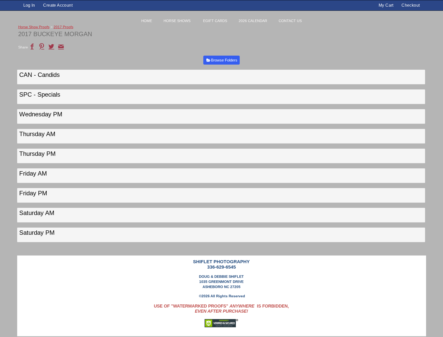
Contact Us (290, 21)
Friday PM (33, 193)
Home (146, 21)
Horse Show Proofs (33, 27)
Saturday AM (36, 212)
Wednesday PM (40, 114)
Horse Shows (177, 21)
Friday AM (33, 173)
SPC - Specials (39, 94)
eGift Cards (215, 21)
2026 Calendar (253, 21)
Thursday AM (37, 133)
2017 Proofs (63, 27)
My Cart (387, 5)
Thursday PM (37, 153)
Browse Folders (224, 60)
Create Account (58, 5)
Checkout (410, 5)
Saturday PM (37, 232)
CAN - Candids (39, 74)
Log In (29, 5)
